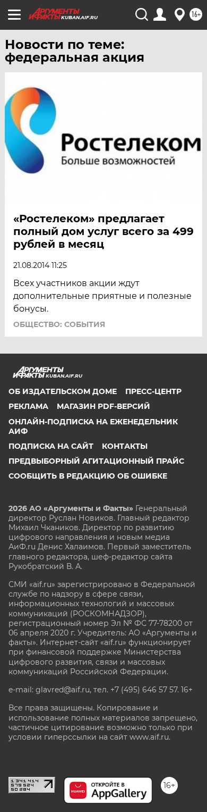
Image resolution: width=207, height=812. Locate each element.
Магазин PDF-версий (103, 406)
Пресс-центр (153, 391)
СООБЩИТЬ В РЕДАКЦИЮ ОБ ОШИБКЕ (87, 476)
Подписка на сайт (50, 446)
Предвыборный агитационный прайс (96, 461)
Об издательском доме (62, 391)
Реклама (28, 406)
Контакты (125, 446)
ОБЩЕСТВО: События (59, 324)
